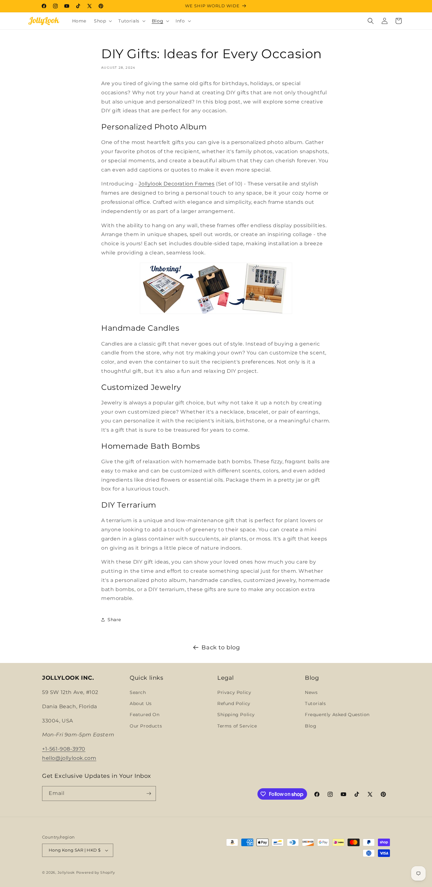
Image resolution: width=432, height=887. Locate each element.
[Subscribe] (149, 793)
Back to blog (220, 647)
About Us (141, 703)
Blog (310, 726)
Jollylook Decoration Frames (176, 184)
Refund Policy (233, 703)
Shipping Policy (236, 714)
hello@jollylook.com (69, 758)
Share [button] (114, 619)
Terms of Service (237, 726)
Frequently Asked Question (337, 714)
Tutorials (315, 703)
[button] (102, 21)
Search (138, 692)
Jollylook (66, 872)
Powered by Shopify (95, 872)
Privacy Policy (234, 692)
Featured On (145, 714)
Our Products (146, 726)
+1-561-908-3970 (63, 749)
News (311, 692)
